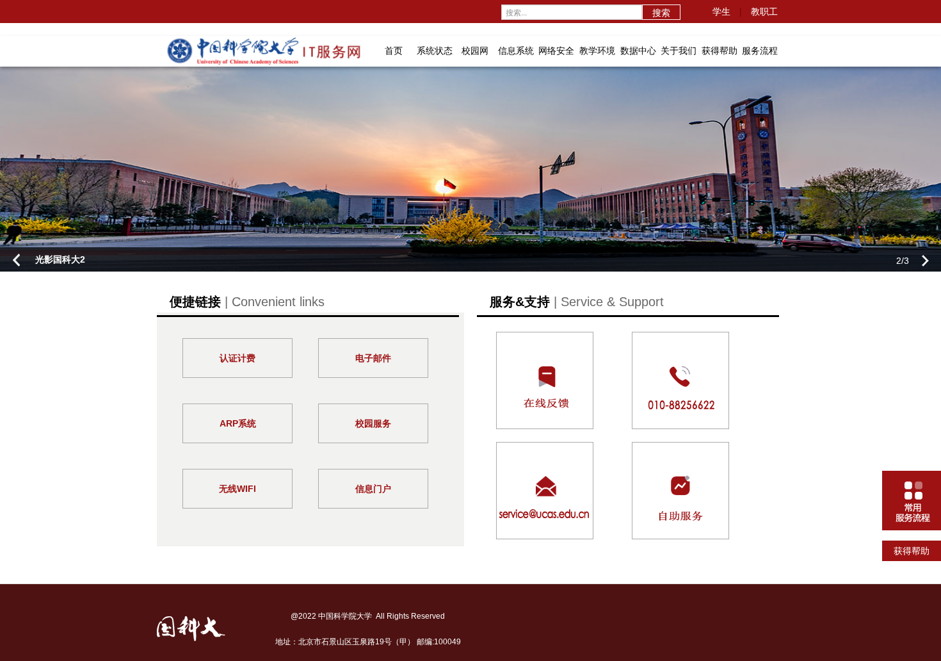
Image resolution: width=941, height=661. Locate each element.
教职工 (764, 11)
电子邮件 (373, 358)
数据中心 (638, 50)
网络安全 (556, 50)
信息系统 (516, 50)
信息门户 (373, 489)
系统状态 (435, 50)
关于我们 (678, 50)
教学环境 (597, 50)
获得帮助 (719, 50)
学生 (721, 11)
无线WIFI (237, 489)
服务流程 (760, 50)
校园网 (475, 50)
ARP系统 (238, 423)
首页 (394, 50)
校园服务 (373, 423)
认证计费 (237, 358)
